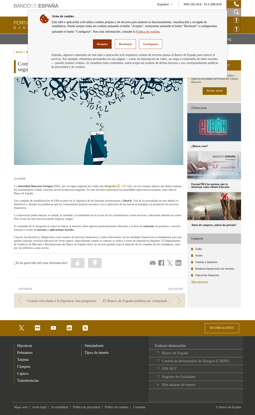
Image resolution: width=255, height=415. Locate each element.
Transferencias (28, 380)
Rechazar (125, 44)
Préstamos (24, 352)
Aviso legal (39, 407)
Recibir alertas (215, 90)
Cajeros (22, 373)
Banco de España (175, 353)
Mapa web (20, 407)
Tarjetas (23, 359)
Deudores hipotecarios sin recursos (214, 268)
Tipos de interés (96, 352)
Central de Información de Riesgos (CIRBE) (196, 361)
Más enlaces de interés (178, 385)
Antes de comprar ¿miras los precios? (213, 225)
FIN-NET (169, 369)
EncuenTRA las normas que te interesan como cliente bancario (210, 185)
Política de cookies (116, 407)
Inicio (19, 52)
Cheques (23, 366)
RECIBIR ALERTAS (222, 327)
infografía (118, 186)
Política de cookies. (148, 31)
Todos (198, 248)
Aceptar (102, 44)
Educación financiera (207, 275)
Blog (232, 40)
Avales (199, 255)
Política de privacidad (86, 407)
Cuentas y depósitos (206, 262)
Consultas (139, 407)
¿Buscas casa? (199, 146)
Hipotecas (24, 345)
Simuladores (93, 345)
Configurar (150, 44)
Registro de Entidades (178, 377)
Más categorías (199, 281)
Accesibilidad (59, 407)
